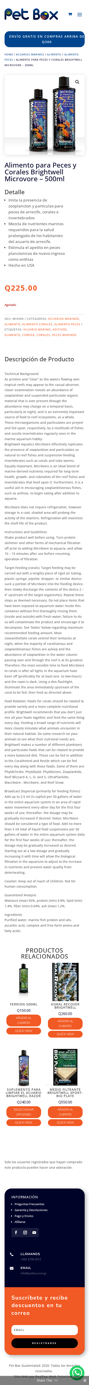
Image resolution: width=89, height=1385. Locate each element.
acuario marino (37, 329)
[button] (77, 82)
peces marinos (64, 335)
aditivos (59, 329)
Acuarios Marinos (30, 54)
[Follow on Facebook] (16, 1232)
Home (9, 54)
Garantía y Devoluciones (31, 1210)
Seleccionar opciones (24, 1112)
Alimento (54, 54)
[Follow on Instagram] (25, 1232)
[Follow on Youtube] (34, 1232)
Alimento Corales (37, 324)
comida (28, 335)
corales (43, 335)
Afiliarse (20, 1222)
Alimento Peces (67, 324)
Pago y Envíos (24, 1216)
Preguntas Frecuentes (29, 1204)
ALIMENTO (12, 335)
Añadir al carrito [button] (23, 1020)
